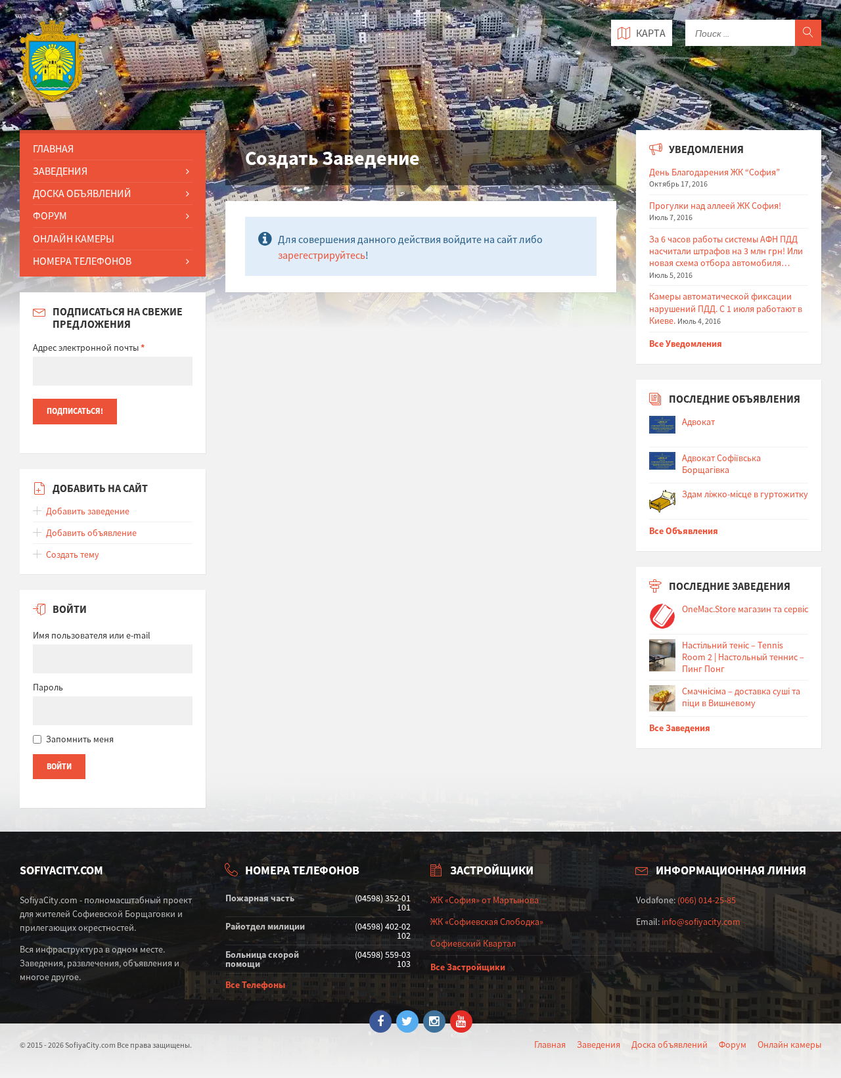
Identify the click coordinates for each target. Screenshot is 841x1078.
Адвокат (698, 422)
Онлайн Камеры (73, 238)
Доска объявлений (669, 1044)
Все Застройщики (467, 967)
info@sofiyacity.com (701, 922)
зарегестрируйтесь (321, 254)
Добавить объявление (91, 533)
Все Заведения (679, 728)
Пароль (48, 687)
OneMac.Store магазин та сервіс (745, 609)
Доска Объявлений (82, 193)
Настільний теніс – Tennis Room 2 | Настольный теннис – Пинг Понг (743, 657)
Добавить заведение (87, 511)
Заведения (60, 170)
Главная (53, 148)
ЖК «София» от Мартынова (484, 900)
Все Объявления (683, 531)
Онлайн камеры (789, 1044)
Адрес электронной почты (89, 347)
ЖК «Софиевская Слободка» (486, 922)
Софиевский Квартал (473, 943)
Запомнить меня (80, 739)
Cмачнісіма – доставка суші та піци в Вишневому (741, 697)
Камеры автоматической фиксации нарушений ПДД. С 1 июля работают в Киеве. (725, 308)
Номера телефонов (82, 260)
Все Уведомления (685, 343)
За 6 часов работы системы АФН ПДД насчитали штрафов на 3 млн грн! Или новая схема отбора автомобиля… (726, 251)
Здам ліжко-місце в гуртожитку (745, 494)
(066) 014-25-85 (706, 900)
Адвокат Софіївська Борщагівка (721, 464)
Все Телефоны (255, 985)
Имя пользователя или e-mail (91, 635)
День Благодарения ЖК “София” (714, 172)
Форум (50, 215)
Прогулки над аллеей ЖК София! (715, 206)
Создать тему (72, 554)
